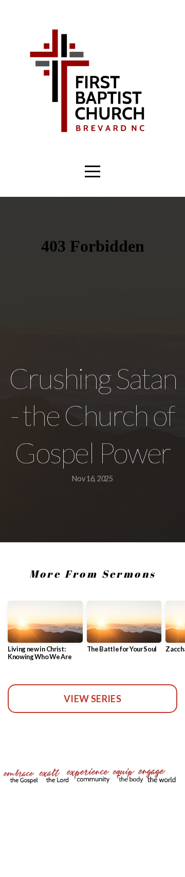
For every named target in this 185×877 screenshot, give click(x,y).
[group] (45, 635)
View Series (92, 698)
